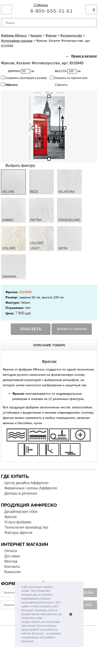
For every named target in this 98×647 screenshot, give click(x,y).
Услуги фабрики (17, 522)
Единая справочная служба (49, 9)
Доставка (12, 556)
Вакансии (12, 572)
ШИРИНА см (21, 71)
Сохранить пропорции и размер (25, 78)
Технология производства (26, 527)
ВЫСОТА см (67, 71)
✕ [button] (71, 614)
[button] (35, 641)
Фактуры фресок (18, 533)
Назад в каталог (84, 56)
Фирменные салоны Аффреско (30, 488)
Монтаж (11, 561)
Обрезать (11, 84)
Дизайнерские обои (20, 512)
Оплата (10, 551)
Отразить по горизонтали (70, 78)
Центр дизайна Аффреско (26, 483)
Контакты (12, 567)
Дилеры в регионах (20, 493)
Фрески (10, 517)
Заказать (30, 329)
